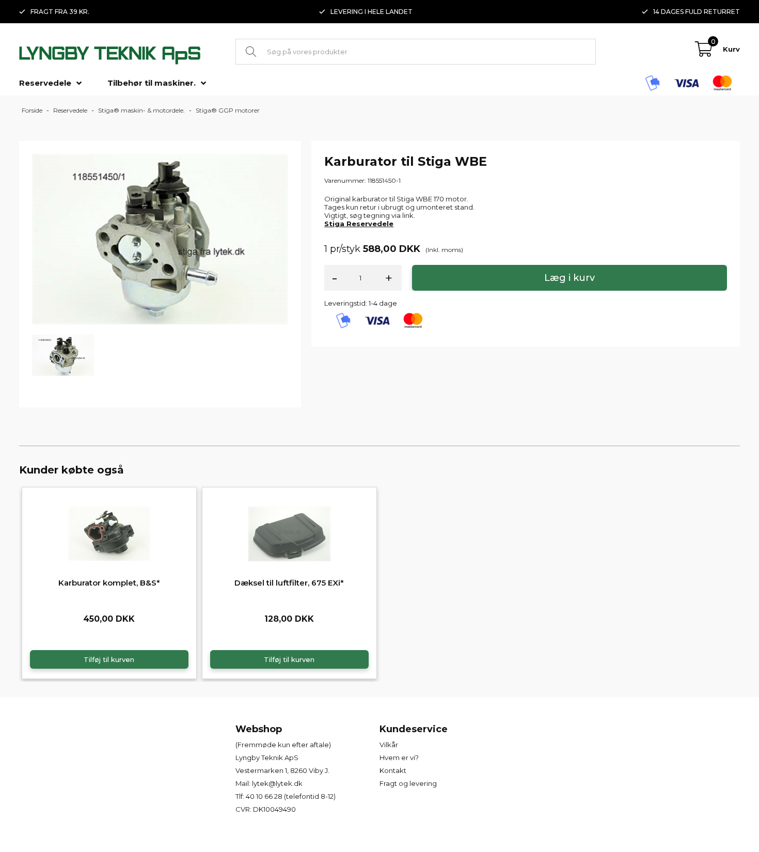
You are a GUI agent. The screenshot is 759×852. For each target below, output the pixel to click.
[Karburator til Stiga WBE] (160, 238)
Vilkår (389, 744)
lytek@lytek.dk (277, 783)
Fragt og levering (408, 783)
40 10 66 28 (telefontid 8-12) (291, 796)
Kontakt (393, 770)
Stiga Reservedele (358, 223)
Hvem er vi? (399, 757)
